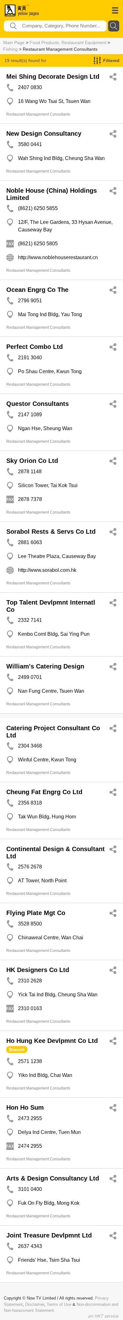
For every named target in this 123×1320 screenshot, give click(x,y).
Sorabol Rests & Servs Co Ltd (51, 531)
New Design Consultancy (43, 133)
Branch (17, 1049)
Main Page (14, 42)
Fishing (10, 49)
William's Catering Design (45, 666)
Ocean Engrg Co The (37, 289)
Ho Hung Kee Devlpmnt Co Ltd (52, 1040)
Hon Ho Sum (25, 1107)
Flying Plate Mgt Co (35, 912)
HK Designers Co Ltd (37, 969)
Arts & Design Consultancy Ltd (52, 1178)
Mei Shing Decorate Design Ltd (52, 76)
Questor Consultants (37, 403)
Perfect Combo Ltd (34, 346)
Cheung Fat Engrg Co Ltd (44, 791)
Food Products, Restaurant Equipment (68, 42)
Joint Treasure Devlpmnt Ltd (49, 1235)
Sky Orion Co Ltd (32, 460)
